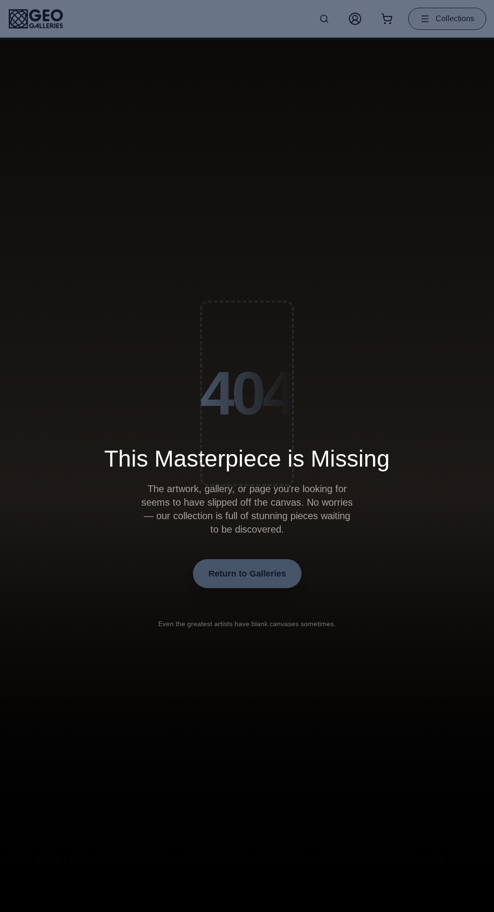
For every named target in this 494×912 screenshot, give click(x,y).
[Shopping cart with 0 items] (387, 18)
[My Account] (355, 18)
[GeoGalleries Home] (36, 18)
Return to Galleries (247, 573)
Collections (455, 18)
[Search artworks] (324, 18)
